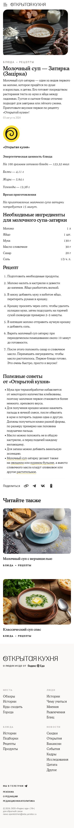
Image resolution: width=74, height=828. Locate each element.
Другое (52, 770)
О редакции (10, 796)
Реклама (8, 792)
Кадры (51, 754)
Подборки (10, 739)
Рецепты (26, 62)
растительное (26, 472)
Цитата (52, 765)
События (53, 749)
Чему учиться (57, 702)
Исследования (57, 760)
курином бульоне (42, 463)
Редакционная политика (19, 801)
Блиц (50, 718)
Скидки (52, 734)
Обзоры (9, 697)
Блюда (9, 62)
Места (8, 690)
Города (8, 712)
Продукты (10, 749)
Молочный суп (17, 458)
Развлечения (56, 712)
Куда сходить (12, 707)
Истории (9, 702)
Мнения (53, 707)
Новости (54, 727)
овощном (17, 463)
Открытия (54, 739)
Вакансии (54, 744)
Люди (51, 690)
